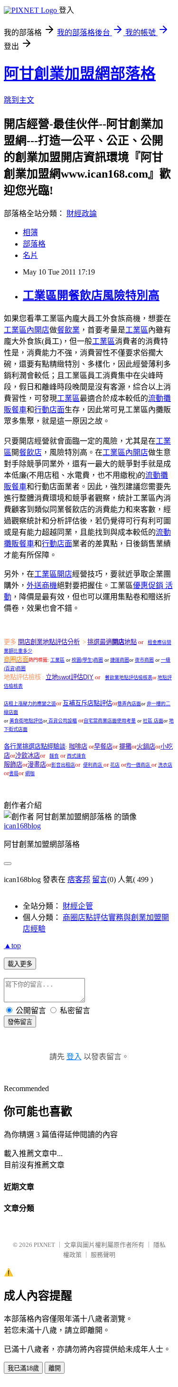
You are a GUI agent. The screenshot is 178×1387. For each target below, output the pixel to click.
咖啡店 (78, 746)
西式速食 (76, 756)
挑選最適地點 (112, 642)
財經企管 (78, 906)
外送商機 (42, 585)
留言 (99, 879)
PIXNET (44, 1244)
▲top (12, 945)
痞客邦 (78, 879)
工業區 (136, 330)
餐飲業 (68, 330)
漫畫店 (37, 764)
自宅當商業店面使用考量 (110, 720)
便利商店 (93, 765)
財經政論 (81, 213)
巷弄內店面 (129, 703)
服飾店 (13, 764)
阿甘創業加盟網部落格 (80, 73)
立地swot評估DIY (70, 677)
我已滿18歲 (23, 1368)
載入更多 (20, 964)
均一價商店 (138, 765)
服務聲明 (103, 1254)
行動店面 (49, 410)
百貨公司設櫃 (62, 720)
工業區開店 (53, 574)
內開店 (26, 330)
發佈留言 (20, 1022)
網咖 (30, 773)
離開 (54, 1368)
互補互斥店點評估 (87, 703)
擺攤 (125, 746)
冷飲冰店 (27, 755)
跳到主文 (19, 100)
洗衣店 (165, 765)
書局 (14, 773)
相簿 (30, 232)
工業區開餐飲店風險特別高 (91, 295)
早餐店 (103, 746)
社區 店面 (153, 720)
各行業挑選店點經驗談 (35, 746)
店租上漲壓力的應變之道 (30, 703)
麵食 (54, 756)
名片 (30, 255)
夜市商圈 (144, 660)
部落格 (34, 244)
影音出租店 (63, 765)
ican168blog (22, 826)
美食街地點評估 (26, 720)
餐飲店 (30, 452)
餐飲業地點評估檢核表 (128, 677)
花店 (115, 765)
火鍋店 (146, 746)
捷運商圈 (119, 660)
